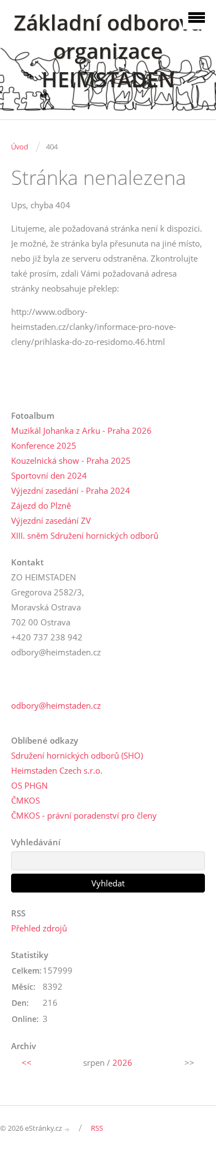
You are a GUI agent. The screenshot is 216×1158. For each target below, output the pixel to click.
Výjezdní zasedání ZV (51, 520)
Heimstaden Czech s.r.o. (56, 770)
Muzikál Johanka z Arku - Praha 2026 (81, 430)
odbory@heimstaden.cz (56, 705)
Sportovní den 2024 (49, 475)
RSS (97, 1128)
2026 (122, 1062)
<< (27, 1062)
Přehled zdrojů (39, 928)
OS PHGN (29, 785)
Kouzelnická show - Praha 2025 (71, 460)
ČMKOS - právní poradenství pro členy (84, 815)
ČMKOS (25, 800)
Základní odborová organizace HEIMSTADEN (108, 50)
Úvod (19, 147)
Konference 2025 (43, 445)
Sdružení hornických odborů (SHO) (77, 755)
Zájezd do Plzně (41, 505)
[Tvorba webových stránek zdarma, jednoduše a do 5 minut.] (67, 1129)
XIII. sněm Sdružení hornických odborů (84, 535)
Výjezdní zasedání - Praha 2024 (70, 490)
